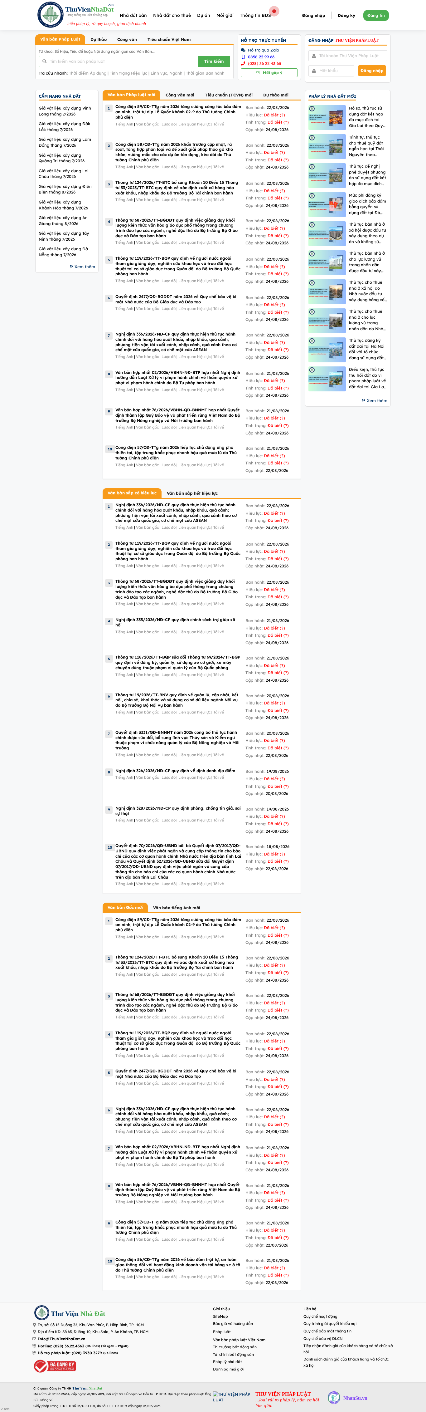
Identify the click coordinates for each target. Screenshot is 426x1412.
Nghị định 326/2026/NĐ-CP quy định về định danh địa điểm (175, 770)
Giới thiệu (221, 1309)
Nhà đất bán (133, 15)
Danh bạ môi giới (228, 1369)
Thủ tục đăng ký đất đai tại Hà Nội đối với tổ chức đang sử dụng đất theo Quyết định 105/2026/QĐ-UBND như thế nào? (367, 349)
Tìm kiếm (214, 61)
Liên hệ (309, 1309)
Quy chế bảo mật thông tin (327, 1331)
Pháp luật (222, 1331)
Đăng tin (376, 15)
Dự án (203, 15)
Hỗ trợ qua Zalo (263, 49)
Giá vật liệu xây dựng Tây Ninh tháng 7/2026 (64, 236)
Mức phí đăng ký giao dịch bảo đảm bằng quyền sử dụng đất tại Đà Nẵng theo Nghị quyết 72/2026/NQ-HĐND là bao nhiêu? (368, 204)
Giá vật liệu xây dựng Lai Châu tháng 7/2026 (64, 173)
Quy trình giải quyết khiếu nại (329, 1323)
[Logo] (50, 15)
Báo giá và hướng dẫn (233, 1323)
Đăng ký (346, 15)
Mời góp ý (272, 72)
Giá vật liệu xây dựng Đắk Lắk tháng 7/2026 (64, 126)
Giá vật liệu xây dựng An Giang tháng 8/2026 (63, 220)
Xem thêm (85, 266)
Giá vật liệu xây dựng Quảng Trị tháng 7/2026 (62, 158)
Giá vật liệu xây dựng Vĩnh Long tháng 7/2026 (65, 110)
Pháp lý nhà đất (227, 1361)
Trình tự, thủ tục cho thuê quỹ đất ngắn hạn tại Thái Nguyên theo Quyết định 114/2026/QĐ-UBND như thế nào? (366, 146)
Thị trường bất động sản (235, 1347)
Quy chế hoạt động (320, 1316)
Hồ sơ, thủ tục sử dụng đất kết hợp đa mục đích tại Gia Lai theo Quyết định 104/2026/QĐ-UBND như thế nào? (368, 116)
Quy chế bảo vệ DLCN (323, 1338)
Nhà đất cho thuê (172, 15)
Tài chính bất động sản (233, 1354)
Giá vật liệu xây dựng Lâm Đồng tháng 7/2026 (65, 142)
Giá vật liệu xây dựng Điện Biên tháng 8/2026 (65, 189)
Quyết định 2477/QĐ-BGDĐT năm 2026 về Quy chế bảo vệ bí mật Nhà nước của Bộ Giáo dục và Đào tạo (175, 299)
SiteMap (220, 1316)
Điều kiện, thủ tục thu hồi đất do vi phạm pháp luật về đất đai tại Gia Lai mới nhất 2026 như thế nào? (367, 378)
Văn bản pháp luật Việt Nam (239, 1339)
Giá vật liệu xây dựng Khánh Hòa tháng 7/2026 (63, 204)
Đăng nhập (313, 15)
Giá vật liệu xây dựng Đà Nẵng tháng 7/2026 (63, 251)
